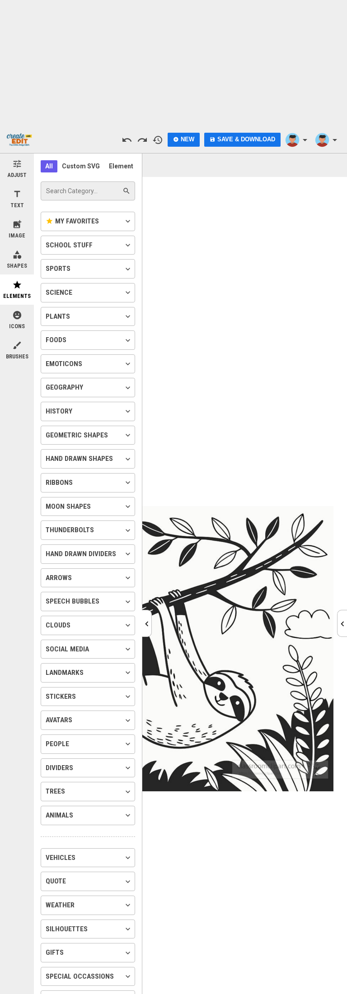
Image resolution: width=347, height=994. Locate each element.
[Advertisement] (173, 63)
